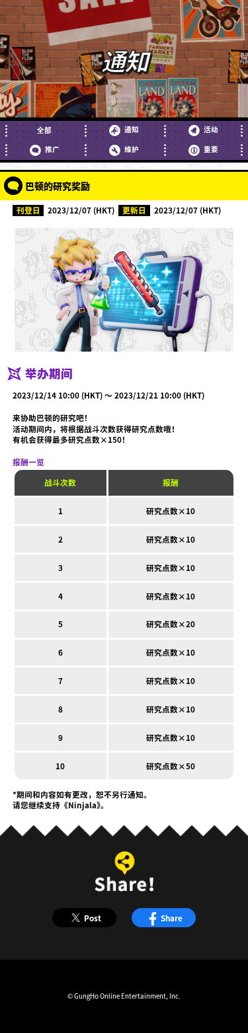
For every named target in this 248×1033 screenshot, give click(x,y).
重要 (211, 149)
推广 (52, 149)
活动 (211, 129)
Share (172, 917)
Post (92, 917)
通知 (131, 129)
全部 (44, 130)
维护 (131, 149)
